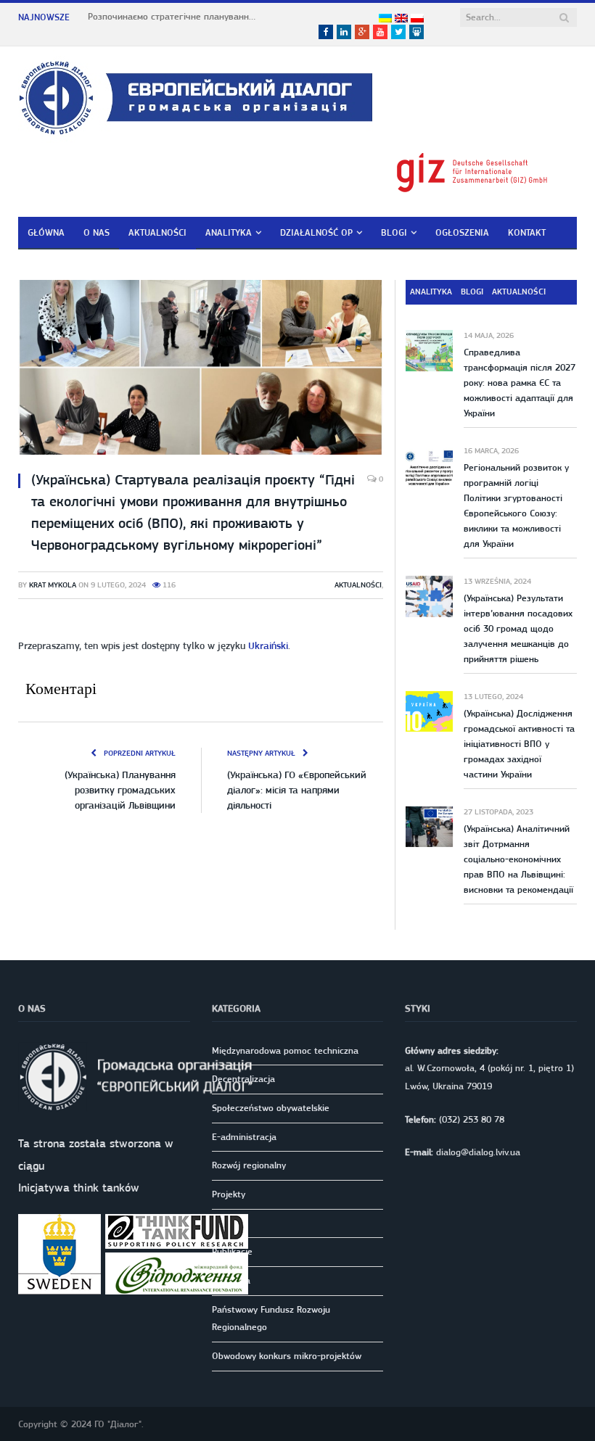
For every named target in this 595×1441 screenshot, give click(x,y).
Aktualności (157, 232)
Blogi (394, 232)
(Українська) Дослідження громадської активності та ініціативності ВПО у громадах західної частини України (519, 744)
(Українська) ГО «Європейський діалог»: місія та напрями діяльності (296, 790)
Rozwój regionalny (249, 1165)
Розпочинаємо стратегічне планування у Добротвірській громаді (175, 16)
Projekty (228, 1194)
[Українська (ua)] (385, 19)
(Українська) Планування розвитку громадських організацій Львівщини (120, 790)
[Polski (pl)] (417, 19)
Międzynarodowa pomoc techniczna (285, 1050)
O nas (96, 232)
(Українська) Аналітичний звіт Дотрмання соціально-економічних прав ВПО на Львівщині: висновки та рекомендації (518, 859)
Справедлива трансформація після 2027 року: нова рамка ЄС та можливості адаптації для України (519, 382)
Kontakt (527, 232)
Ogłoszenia (462, 232)
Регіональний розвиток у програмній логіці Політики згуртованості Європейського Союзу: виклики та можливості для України (516, 505)
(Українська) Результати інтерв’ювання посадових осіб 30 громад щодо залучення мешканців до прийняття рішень (518, 628)
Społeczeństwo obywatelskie (270, 1107)
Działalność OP (316, 232)
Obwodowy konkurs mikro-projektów (286, 1355)
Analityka (228, 232)
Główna (46, 232)
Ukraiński (268, 645)
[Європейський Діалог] (195, 95)
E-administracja (244, 1136)
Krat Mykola (52, 585)
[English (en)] (401, 19)
